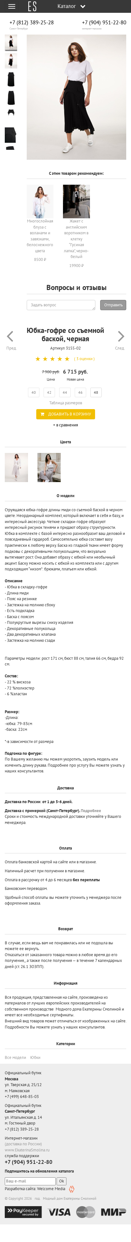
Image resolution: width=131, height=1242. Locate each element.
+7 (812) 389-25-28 (32, 22)
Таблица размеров (65, 403)
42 (49, 392)
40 (33, 392)
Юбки (35, 1057)
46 (80, 392)
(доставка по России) (23, 1144)
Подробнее (91, 810)
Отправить (113, 305)
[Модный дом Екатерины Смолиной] (30, 6)
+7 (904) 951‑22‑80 (104, 22)
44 (65, 392)
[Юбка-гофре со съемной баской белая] (16, 467)
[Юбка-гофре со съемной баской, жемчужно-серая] (49, 467)
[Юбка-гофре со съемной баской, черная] (76, 97)
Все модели (15, 1057)
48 (96, 392)
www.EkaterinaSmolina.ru (27, 1150)
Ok (61, 1181)
